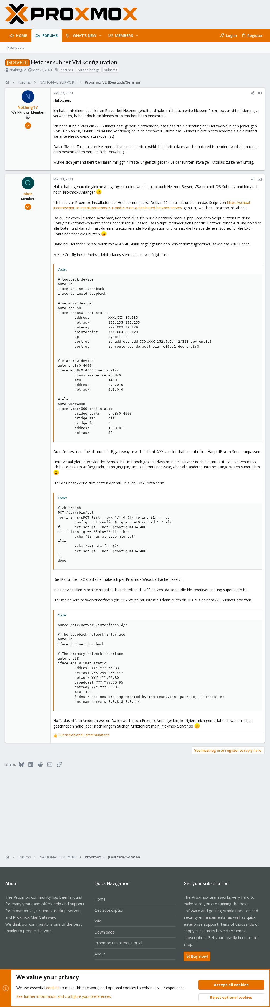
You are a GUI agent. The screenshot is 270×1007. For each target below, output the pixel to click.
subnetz (110, 69)
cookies (52, 987)
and (84, 735)
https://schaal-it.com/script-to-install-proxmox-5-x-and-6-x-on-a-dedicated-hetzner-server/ (152, 205)
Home (100, 899)
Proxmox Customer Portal (118, 942)
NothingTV (17, 69)
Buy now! (199, 956)
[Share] (252, 93)
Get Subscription (109, 910)
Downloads (104, 932)
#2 (260, 179)
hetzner (67, 69)
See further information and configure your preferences (63, 996)
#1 (260, 93)
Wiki (98, 921)
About (99, 953)
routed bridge (89, 69)
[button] (100, 36)
